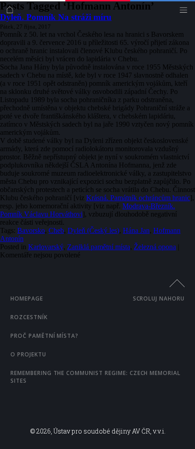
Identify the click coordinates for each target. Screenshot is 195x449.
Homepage (26, 298)
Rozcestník (29, 317)
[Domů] (12, 12)
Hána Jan (136, 230)
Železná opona (155, 247)
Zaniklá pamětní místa (98, 247)
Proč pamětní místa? (44, 336)
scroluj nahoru (159, 298)
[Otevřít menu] (185, 12)
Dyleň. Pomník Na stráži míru (56, 17)
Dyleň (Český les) (93, 230)
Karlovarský (45, 247)
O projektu (28, 354)
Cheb (56, 230)
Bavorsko (31, 230)
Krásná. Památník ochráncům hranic (138, 198)
